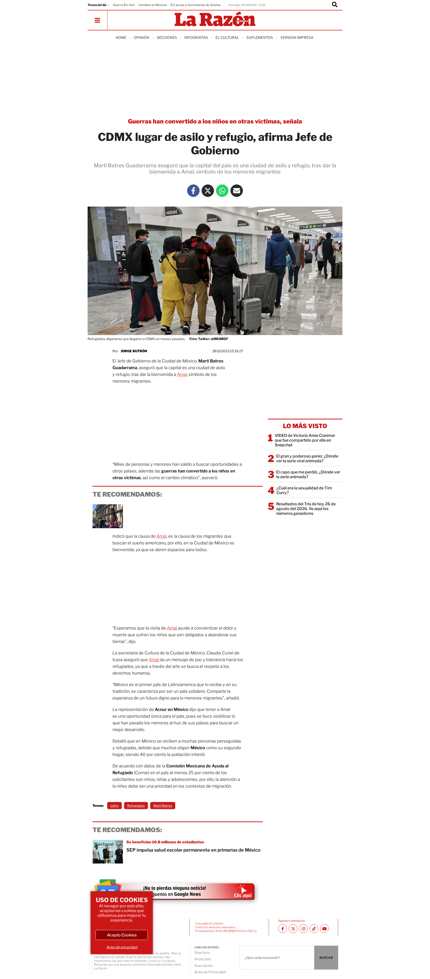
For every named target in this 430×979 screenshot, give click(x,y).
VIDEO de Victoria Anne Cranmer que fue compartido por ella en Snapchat (305, 440)
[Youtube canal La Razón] (324, 928)
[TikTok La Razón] (314, 928)
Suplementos (259, 37)
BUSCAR (326, 958)
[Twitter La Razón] (208, 190)
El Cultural (227, 37)
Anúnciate (202, 959)
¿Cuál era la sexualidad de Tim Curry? (304, 490)
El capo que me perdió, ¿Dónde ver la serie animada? (308, 474)
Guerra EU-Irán (124, 5)
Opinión (141, 37)
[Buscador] (334, 5)
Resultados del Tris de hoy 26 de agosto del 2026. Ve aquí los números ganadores (306, 509)
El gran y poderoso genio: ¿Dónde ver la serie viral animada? (307, 458)
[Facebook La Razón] (193, 190)
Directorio (202, 952)
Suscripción (203, 965)
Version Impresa (296, 37)
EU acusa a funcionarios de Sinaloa (195, 5)
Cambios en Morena (153, 5)
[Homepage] (215, 19)
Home (121, 37)
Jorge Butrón (134, 351)
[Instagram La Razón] (303, 928)
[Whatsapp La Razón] (222, 190)
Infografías (196, 37)
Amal (182, 374)
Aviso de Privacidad (210, 972)
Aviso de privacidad (121, 947)
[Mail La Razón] (236, 190)
